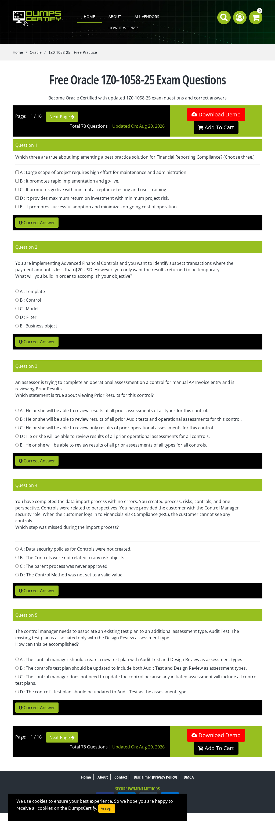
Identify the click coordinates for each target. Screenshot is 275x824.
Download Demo (219, 114)
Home (89, 16)
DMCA (189, 777)
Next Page (60, 117)
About (114, 16)
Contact (120, 777)
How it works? (123, 27)
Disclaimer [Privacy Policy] (155, 777)
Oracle (36, 52)
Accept (107, 808)
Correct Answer (39, 223)
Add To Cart (218, 127)
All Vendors (147, 16)
